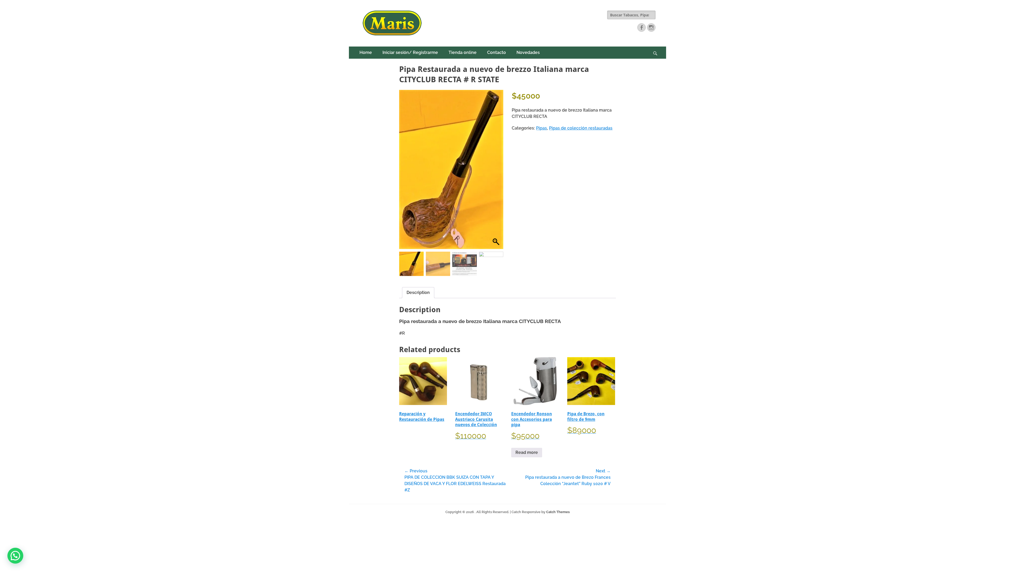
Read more (526, 452)
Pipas (541, 128)
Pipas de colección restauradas (580, 128)
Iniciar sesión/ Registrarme (410, 52)
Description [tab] (418, 292)
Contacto (496, 52)
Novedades (528, 52)
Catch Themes (558, 512)
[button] (497, 172)
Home (365, 52)
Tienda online (463, 52)
